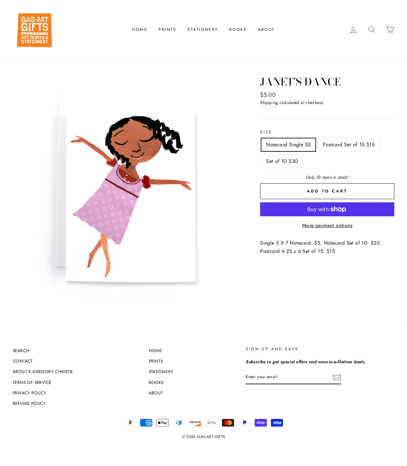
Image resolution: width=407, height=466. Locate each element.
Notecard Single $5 (288, 144)
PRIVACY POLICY (29, 393)
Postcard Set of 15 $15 (349, 144)
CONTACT (23, 361)
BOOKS (237, 29)
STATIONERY (203, 29)
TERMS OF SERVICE (32, 382)
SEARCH (21, 350)
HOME (139, 29)
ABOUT (266, 29)
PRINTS (167, 29)
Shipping (269, 102)
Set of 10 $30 (282, 161)
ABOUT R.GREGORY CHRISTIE (43, 371)
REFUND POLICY (29, 403)
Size (266, 132)
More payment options (327, 225)
